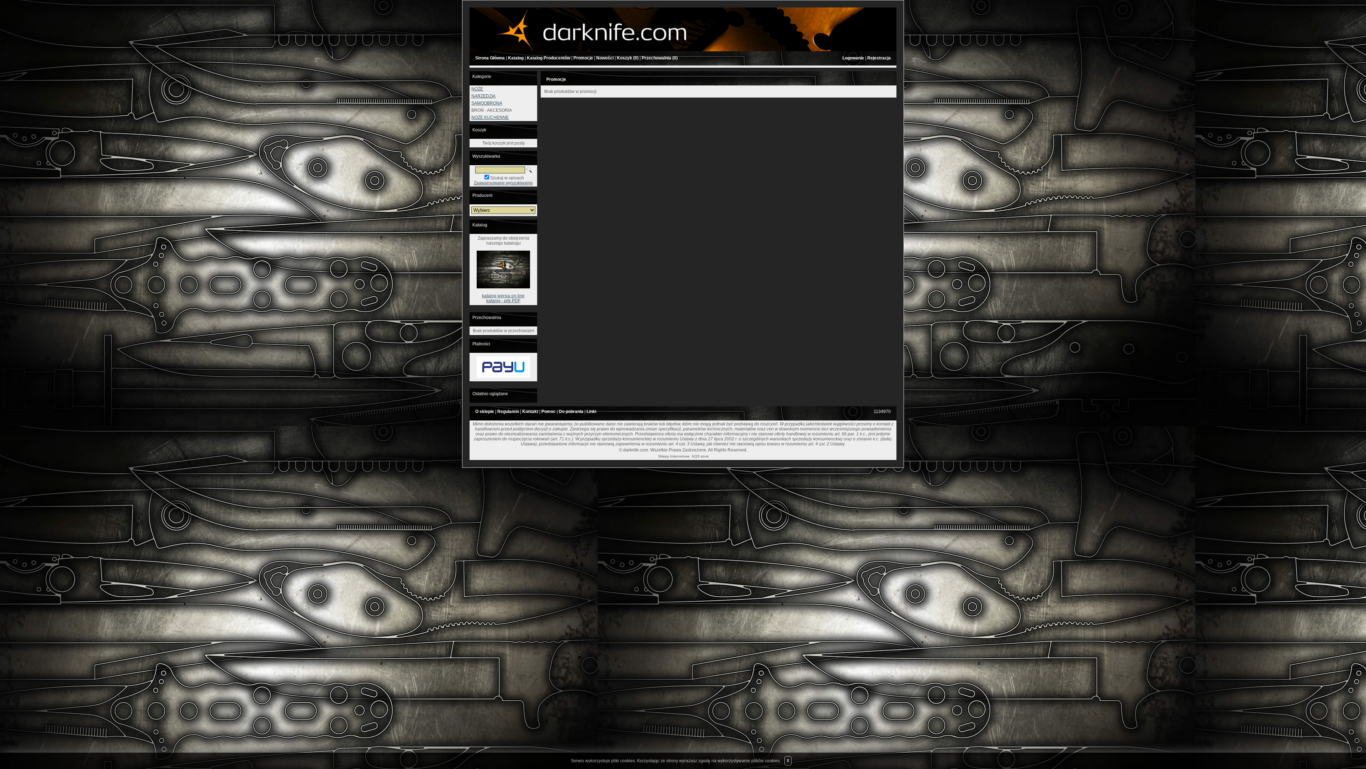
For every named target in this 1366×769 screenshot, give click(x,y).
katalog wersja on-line (503, 295)
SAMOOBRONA (486, 103)
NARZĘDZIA (483, 96)
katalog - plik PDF (503, 300)
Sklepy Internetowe (674, 456)
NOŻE (477, 89)
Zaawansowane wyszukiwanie (503, 183)
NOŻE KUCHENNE (490, 117)
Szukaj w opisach (507, 178)
